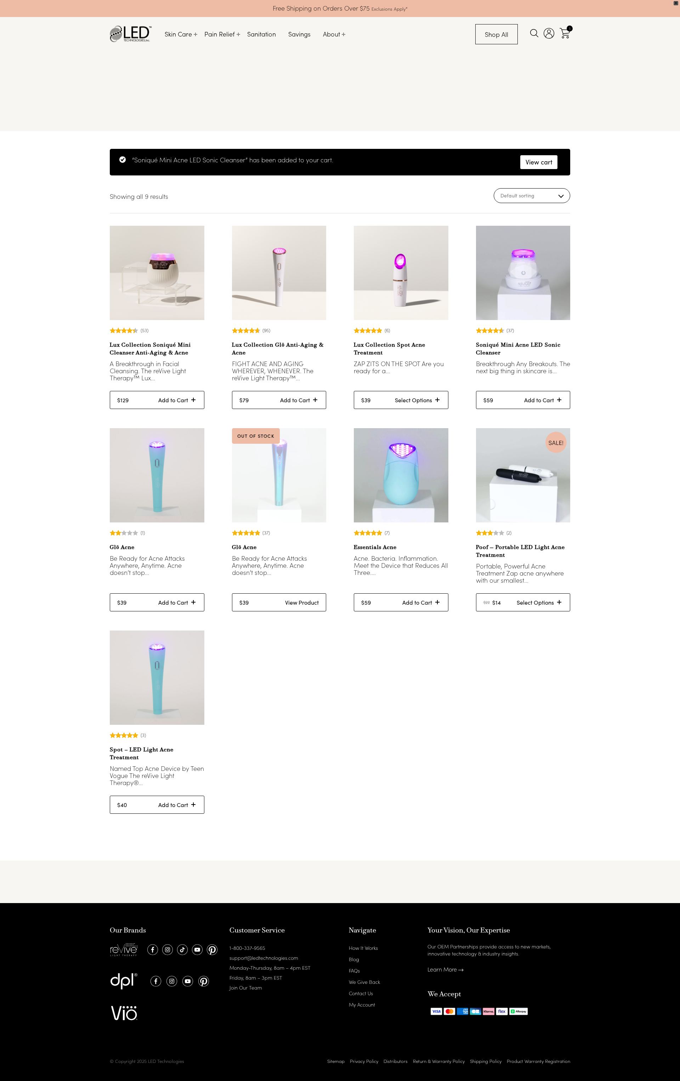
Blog (354, 959)
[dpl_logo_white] (124, 980)
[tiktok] (181, 948)
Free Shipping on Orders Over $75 (322, 8)
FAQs (354, 970)
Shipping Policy (486, 1061)
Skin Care (178, 33)
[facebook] (152, 948)
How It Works (363, 947)
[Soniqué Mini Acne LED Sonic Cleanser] (523, 273)
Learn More (442, 969)
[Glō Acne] (157, 475)
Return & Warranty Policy (439, 1061)
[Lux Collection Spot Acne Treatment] (401, 273)
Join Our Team (246, 987)
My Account (362, 1004)
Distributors (396, 1061)
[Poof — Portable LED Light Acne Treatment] (523, 475)
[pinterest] (211, 948)
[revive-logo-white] (124, 948)
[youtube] (196, 948)
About (331, 33)
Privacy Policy (364, 1061)
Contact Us (361, 993)
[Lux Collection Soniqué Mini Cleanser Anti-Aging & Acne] (157, 273)
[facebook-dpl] (155, 980)
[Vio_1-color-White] (124, 1012)
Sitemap (336, 1061)
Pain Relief (219, 33)
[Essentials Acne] (401, 475)
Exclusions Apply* (390, 8)
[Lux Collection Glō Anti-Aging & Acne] (279, 273)
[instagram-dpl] (171, 980)
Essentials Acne (375, 547)
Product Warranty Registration (538, 1061)
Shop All (496, 34)
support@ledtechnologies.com (264, 957)
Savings (299, 33)
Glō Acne (122, 547)
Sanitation (261, 33)
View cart (539, 162)
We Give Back (364, 981)
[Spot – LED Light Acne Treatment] (157, 678)
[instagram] (166, 948)
